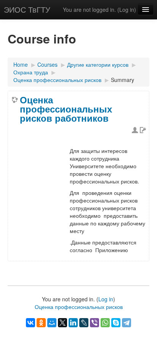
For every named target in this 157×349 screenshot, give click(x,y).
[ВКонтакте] (30, 322)
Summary (122, 80)
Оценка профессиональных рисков (57, 80)
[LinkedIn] (73, 322)
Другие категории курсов (97, 64)
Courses (47, 64)
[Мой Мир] (51, 322)
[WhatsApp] (105, 322)
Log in (126, 9)
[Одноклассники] (41, 322)
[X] (62, 322)
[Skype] (115, 322)
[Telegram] (126, 322)
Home (20, 64)
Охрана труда (30, 72)
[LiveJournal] (83, 322)
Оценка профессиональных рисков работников (66, 108)
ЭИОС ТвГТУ (27, 9)
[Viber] (94, 322)
